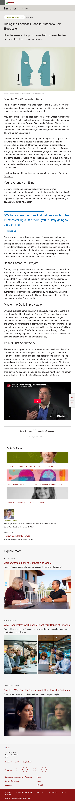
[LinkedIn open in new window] (44, 769)
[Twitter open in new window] (18, 769)
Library (40, 777)
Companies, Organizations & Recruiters (18, 777)
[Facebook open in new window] (25, 769)
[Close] (68, 400)
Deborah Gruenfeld (28, 144)
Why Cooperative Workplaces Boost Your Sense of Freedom (37, 625)
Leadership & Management (46, 431)
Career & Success (14, 17)
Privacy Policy (41, 792)
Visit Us (17, 762)
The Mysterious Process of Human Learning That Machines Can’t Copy (34, 484)
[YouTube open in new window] (37, 769)
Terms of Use (53, 792)
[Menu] (2, 2)
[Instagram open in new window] (31, 769)
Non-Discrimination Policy (24, 792)
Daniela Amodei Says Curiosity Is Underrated (26, 502)
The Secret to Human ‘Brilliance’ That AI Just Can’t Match (30, 466)
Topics (25, 8)
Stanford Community (12, 781)
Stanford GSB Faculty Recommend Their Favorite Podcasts (37, 690)
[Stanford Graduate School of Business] (11, 3)
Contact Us (8, 762)
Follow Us (8, 770)
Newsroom (8, 785)
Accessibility (9, 792)
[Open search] (73, 2)
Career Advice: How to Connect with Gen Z (28, 562)
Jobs (39, 781)
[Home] (7, 748)
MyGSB (41, 785)
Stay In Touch (27, 762)
